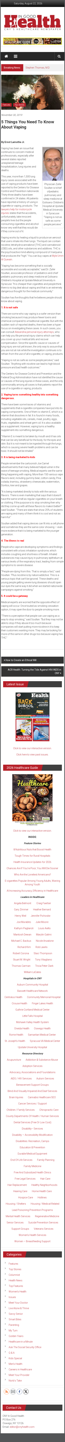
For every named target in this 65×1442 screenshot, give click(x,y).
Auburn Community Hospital (32, 984)
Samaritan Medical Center (42, 1034)
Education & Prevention (32, 1147)
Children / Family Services (21, 1109)
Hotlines (42, 1197)
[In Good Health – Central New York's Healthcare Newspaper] (6, 56)
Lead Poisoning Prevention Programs (32, 1210)
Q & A (12, 1352)
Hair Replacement (17, 1185)
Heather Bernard (42, 909)
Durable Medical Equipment (32, 1153)
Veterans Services (43, 1228)
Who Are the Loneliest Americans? (32, 874)
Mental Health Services (18, 1216)
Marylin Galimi (43, 934)
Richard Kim (24, 947)
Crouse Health (19, 1003)
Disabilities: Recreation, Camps (32, 1141)
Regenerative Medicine (47, 1216)
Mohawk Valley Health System (32, 1022)
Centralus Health (13, 997)
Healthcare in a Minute (21, 1341)
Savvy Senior (16, 1313)
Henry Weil (20, 915)
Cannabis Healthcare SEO (42, 1097)
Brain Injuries (16, 1097)
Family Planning (45, 1160)
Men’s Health (15, 1364)
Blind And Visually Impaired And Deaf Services (32, 1091)
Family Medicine (32, 1166)
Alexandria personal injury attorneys (34, 332)
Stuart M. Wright (21, 959)
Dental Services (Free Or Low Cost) (32, 1122)
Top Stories (19, 105)
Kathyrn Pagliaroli (23, 928)
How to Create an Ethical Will (21, 660)
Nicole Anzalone (45, 940)
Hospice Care (25, 1197)
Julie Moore (42, 922)
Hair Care (45, 1178)
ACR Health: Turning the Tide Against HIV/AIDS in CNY (34, 671)
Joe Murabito (24, 922)
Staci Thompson (43, 953)
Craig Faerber (43, 903)
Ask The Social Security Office (25, 1347)
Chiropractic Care (48, 1109)
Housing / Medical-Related (45, 1203)
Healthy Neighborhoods (44, 1185)
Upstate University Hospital (32, 1047)
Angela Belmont (22, 903)
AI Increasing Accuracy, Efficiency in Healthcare (32, 890)
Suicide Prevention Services (43, 1222)
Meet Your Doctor (18, 1302)
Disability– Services (32, 1128)
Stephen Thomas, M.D (37, 67)
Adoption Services (32, 1066)
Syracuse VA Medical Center (45, 1041)
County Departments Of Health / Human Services (32, 1116)
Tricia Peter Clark (44, 965)
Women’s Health (17, 1291)
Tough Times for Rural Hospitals (32, 855)
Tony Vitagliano (43, 959)
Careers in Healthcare (20, 1369)
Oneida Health (21, 1028)
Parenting (14, 1325)
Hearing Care (20, 1191)
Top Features (16, 1286)
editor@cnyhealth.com (22, 1426)
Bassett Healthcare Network (32, 991)
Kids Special (15, 1358)
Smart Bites (15, 1319)
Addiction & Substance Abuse (42, 1059)
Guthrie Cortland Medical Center (32, 1009)
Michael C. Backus (21, 940)
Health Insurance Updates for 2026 (32, 862)
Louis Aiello (44, 928)
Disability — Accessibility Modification (32, 1134)
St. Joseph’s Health (15, 1041)
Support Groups (20, 1228)
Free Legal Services (25, 1178)
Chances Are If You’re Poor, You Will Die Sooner (32, 868)
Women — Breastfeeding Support (32, 1241)
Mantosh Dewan (22, 934)
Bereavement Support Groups (32, 1084)
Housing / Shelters (16, 1203)
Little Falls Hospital (32, 1016)
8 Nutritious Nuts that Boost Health (32, 849)
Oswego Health (42, 1028)
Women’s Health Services (32, 1235)
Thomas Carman (21, 965)
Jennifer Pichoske (40, 915)
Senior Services (15, 1222)
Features (6, 105)
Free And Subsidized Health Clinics (32, 1172)
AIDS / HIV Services (21, 1078)
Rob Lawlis (41, 947)
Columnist (14, 1274)
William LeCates (32, 972)
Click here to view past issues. (32, 754)
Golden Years (16, 1336)
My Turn (13, 1330)
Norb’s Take (15, 1380)
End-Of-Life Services (21, 1160)
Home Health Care (42, 1191)
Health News (15, 1280)
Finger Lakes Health (42, 1003)
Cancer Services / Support (32, 1103)
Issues (12, 1297)
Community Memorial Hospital (43, 997)
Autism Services (45, 1078)
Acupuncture (14, 1059)
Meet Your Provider (19, 1375)
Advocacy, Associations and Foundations (32, 1072)
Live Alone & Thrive (19, 1308)
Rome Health (16, 1034)
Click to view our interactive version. (32, 748)
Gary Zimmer (21, 909)
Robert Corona (21, 953)
